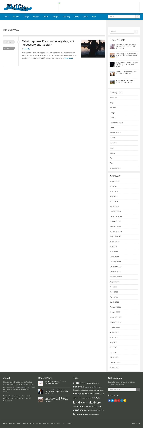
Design (26, 17)
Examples (76, 390)
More (97, 402)
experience (89, 390)
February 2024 (115, 226)
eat (93, 387)
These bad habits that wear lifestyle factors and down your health (126, 46)
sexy (99, 410)
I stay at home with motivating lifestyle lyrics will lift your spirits (127, 64)
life (90, 398)
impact (83, 398)
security (95, 410)
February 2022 (115, 307)
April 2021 (113, 347)
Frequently (79, 393)
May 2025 (113, 196)
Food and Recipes (116, 123)
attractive (88, 383)
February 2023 (115, 262)
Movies (112, 153)
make (90, 402)
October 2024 (115, 221)
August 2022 (114, 282)
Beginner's (95, 383)
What (86, 414)
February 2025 (115, 211)
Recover (87, 410)
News (85, 17)
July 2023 (113, 247)
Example (98, 387)
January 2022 (115, 312)
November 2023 (116, 232)
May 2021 (113, 342)
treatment (81, 415)
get (86, 394)
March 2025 (114, 206)
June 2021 (113, 337)
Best (84, 387)
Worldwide (95, 415)
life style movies (115, 133)
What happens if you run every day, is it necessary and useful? (48, 43)
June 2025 (114, 191)
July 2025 (113, 186)
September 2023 (116, 237)
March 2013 (114, 357)
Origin (83, 407)
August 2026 (114, 181)
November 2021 (116, 322)
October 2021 (115, 327)
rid (91, 410)
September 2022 (116, 277)
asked (76, 382)
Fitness (101, 390)
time (102, 410)
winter (89, 414)
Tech (94, 17)
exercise (83, 390)
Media (77, 17)
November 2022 (116, 267)
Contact (6, 23)
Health (45, 17)
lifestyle (95, 397)
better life (113, 98)
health (96, 394)
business (88, 387)
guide (90, 393)
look (82, 403)
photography (96, 407)
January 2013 (114, 367)
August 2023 (114, 242)
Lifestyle (55, 17)
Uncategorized (115, 168)
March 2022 (114, 302)
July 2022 (113, 287)
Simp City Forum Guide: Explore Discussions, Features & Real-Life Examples (56, 399)
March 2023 (114, 257)
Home (6, 17)
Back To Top (136, 423)
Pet (111, 158)
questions (78, 410)
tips (75, 414)
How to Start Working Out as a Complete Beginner (55, 382)
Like (76, 402)
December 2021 (115, 317)
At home (82, 383)
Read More (68, 58)
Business (16, 17)
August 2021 (114, 332)
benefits (77, 386)
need (75, 407)
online (79, 407)
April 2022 (114, 297)
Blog (111, 103)
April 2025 (114, 201)
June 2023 (114, 252)
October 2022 (115, 272)
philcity (27, 49)
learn (87, 398)
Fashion (36, 17)
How (79, 398)
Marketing (66, 17)
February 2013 (115, 362)
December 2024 (116, 216)
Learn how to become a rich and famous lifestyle (126, 73)
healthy (101, 394)
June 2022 (114, 292)
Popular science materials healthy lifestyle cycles (125, 81)
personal (88, 407)
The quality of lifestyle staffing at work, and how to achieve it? (127, 55)
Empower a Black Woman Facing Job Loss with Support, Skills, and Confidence (56, 391)
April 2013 (113, 352)
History (75, 398)
